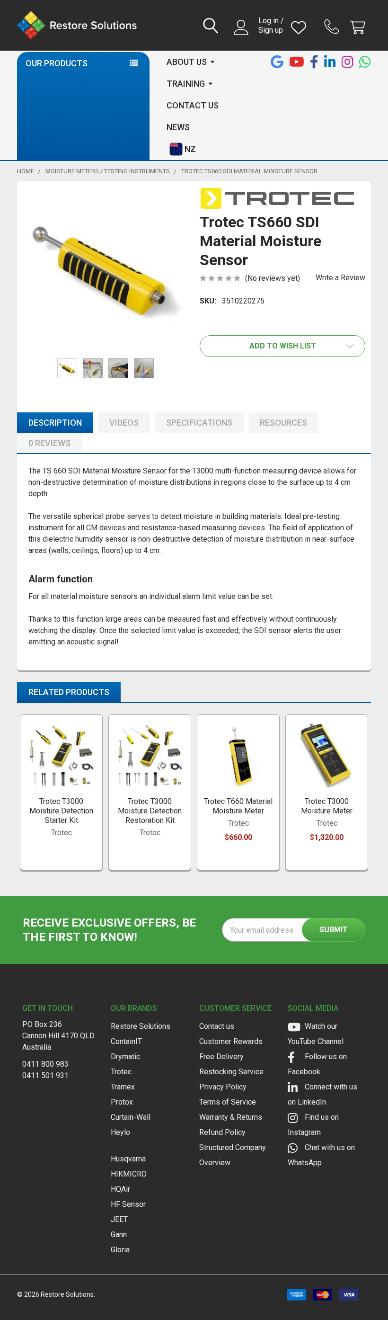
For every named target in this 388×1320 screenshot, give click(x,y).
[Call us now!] (333, 26)
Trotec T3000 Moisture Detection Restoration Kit (150, 811)
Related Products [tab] (68, 692)
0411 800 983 (45, 1064)
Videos (124, 423)
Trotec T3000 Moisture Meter (327, 806)
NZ (190, 149)
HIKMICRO (129, 1173)
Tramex (123, 1086)
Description (55, 423)
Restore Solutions (140, 1026)
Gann (119, 1234)
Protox (122, 1101)
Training (186, 84)
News (178, 127)
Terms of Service (227, 1101)
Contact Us (193, 105)
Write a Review (340, 277)
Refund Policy (222, 1132)
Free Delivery (221, 1056)
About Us (187, 62)
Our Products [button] (57, 63)
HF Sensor (128, 1204)
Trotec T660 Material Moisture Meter (238, 806)
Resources (283, 423)
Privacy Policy (223, 1086)
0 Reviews (49, 443)
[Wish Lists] (301, 27)
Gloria (120, 1249)
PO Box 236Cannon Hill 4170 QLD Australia (58, 1036)
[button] (282, 346)
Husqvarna (128, 1158)
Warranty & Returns (230, 1117)
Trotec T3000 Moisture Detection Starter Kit (61, 811)
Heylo (120, 1132)
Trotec (121, 1071)
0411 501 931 (45, 1075)
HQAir (120, 1189)
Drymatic (125, 1056)
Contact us (216, 1026)
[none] (105, 270)
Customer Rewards (231, 1041)
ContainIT (126, 1041)
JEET (119, 1219)
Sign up (270, 30)
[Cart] (360, 27)
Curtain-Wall (130, 1117)
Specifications (199, 423)
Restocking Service (231, 1071)
